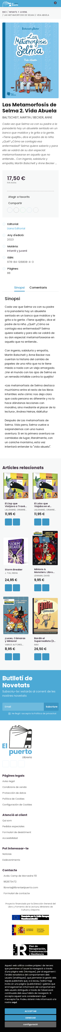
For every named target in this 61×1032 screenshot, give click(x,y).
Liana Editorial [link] (16, 228)
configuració (30, 1024)
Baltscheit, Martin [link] (16, 117)
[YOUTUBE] (21, 764)
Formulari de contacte (17, 893)
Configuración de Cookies (17, 804)
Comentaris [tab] (38, 287)
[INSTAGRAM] (13, 764)
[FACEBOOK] (5, 764)
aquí (14, 1002)
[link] (16, 522)
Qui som (7, 820)
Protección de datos (14, 793)
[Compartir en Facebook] (9, 210)
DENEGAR (30, 1017)
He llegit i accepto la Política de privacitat (34, 713)
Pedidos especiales (13, 826)
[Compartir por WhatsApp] (22, 210)
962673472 (10, 881)
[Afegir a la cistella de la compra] (8, 522)
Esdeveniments (11, 860)
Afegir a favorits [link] (19, 197)
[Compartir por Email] (29, 210)
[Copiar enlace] (35, 210)
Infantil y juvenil (18, 12)
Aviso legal (8, 781)
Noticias (7, 854)
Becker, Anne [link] (42, 117)
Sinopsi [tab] (19, 287)
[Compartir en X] (16, 210)
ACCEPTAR (30, 1011)
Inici (4, 12)
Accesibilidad (10, 838)
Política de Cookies (13, 798)
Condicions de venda (14, 787)
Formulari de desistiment (16, 832)
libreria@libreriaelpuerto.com (21, 887)
